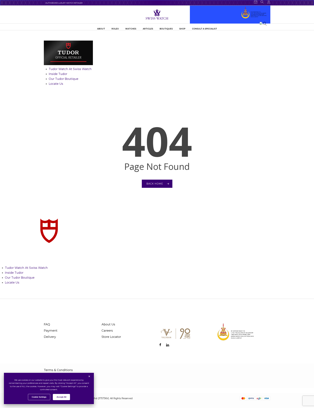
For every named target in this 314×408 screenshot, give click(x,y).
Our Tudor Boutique (63, 79)
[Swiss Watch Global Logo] (157, 14)
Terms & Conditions (58, 370)
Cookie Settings (39, 397)
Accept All (61, 397)
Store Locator (111, 337)
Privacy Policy (54, 377)
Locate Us (56, 84)
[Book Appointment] (255, 2)
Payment (50, 330)
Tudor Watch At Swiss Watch (70, 69)
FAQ (47, 324)
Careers (107, 330)
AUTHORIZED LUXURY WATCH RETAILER (64, 3)
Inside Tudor (58, 74)
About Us (108, 324)
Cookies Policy (54, 385)
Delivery (50, 337)
